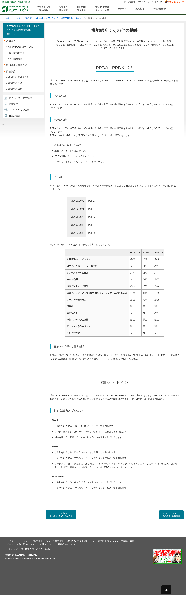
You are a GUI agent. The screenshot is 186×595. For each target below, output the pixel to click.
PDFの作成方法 (16, 53)
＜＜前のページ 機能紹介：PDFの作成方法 (61, 514)
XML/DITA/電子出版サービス (81, 541)
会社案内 (131, 2)
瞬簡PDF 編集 (15, 89)
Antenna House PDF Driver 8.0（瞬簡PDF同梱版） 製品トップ (59, 18)
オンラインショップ (176, 2)
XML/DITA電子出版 (81, 8)
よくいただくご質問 (19, 110)
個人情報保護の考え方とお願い (36, 549)
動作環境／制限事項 (16, 65)
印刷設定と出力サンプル (20, 47)
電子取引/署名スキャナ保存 (102, 8)
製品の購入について (26, 544)
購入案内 (139, 8)
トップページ (7, 18)
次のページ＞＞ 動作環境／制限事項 (171, 514)
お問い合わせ (159, 8)
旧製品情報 (14, 115)
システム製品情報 (63, 8)
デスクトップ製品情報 (43, 8)
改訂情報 (13, 104)
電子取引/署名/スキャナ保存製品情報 (116, 541)
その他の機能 (15, 59)
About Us (141, 2)
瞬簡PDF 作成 (15, 83)
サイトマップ (156, 2)
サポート (122, 8)
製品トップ (23, 30)
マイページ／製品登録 (20, 98)
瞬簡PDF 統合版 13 (18, 77)
